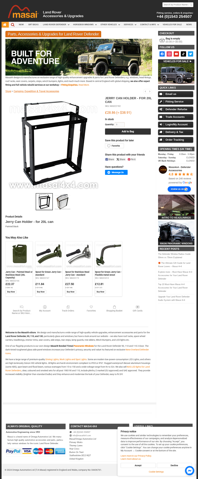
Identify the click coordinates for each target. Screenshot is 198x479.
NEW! (21, 24)
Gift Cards (137, 310)
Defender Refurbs (176, 109)
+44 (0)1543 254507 (174, 16)
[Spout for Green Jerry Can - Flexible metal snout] (108, 254)
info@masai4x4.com (82, 435)
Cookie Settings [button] (156, 471)
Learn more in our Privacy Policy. (136, 456)
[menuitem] (145, 91)
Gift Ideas (33, 24)
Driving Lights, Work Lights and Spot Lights (66, 359)
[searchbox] (177, 4)
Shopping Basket (114, 310)
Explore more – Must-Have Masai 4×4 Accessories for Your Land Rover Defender (175, 275)
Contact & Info (148, 24)
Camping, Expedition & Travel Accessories (36, 91)
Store (8, 91)
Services (128, 24)
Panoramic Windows (84, 346)
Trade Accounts (175, 116)
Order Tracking (175, 139)
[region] (78, 57)
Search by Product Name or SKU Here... (21, 312)
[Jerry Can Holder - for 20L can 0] (44, 201)
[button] (78, 57)
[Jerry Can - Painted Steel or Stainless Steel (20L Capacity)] (19, 254)
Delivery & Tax (174, 132)
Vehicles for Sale (172, 24)
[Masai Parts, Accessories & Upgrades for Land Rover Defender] (99, 21)
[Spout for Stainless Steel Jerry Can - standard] (78, 254)
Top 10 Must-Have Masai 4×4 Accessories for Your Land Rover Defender (173, 287)
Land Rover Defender (54, 24)
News (189, 24)
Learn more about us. (131, 459)
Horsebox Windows (83, 24)
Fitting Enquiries (69, 85)
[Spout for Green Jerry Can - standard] (48, 254)
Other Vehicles (109, 24)
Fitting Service (174, 101)
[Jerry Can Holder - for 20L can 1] (62, 201)
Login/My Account (177, 124)
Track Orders (68, 310)
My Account (45, 310)
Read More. (84, 85)
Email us (171, 94)
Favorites (91, 310)
